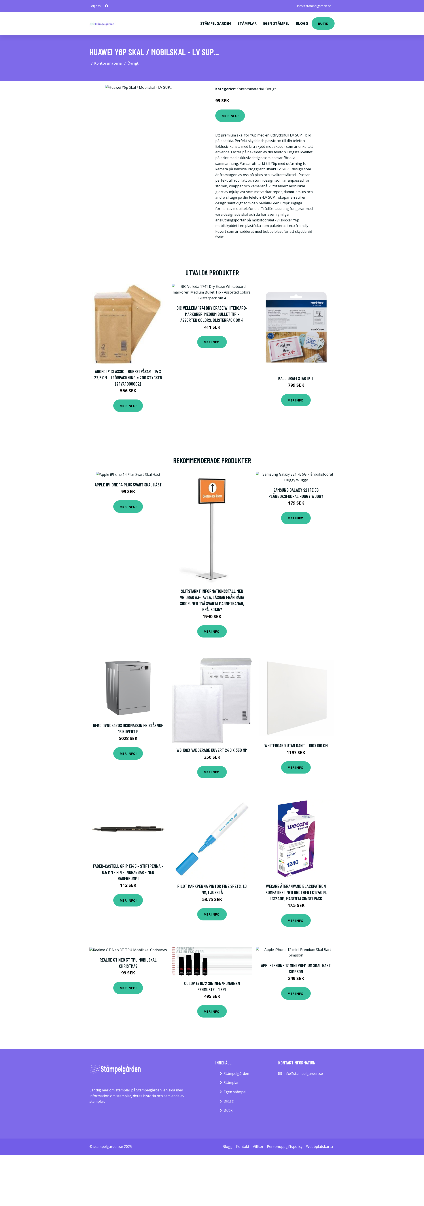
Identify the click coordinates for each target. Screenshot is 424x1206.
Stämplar (247, 23)
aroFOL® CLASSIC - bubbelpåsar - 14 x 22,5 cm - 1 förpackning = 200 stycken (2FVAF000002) (128, 377)
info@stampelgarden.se (314, 6)
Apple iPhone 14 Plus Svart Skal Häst (128, 484)
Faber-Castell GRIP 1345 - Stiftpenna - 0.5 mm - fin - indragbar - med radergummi (128, 872)
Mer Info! (230, 115)
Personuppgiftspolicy (285, 1146)
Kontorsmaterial (108, 63)
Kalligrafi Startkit (296, 378)
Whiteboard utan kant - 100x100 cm (296, 745)
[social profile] (106, 6)
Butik (323, 23)
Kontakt (242, 1146)
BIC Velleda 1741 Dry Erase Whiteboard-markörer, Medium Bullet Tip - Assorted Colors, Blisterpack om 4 (212, 314)
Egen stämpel (276, 23)
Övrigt (133, 63)
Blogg (302, 23)
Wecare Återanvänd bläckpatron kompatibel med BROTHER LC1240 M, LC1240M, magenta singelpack (296, 892)
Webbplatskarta (319, 1146)
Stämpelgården (215, 23)
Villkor (258, 1146)
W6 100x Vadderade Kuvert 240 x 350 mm (212, 750)
